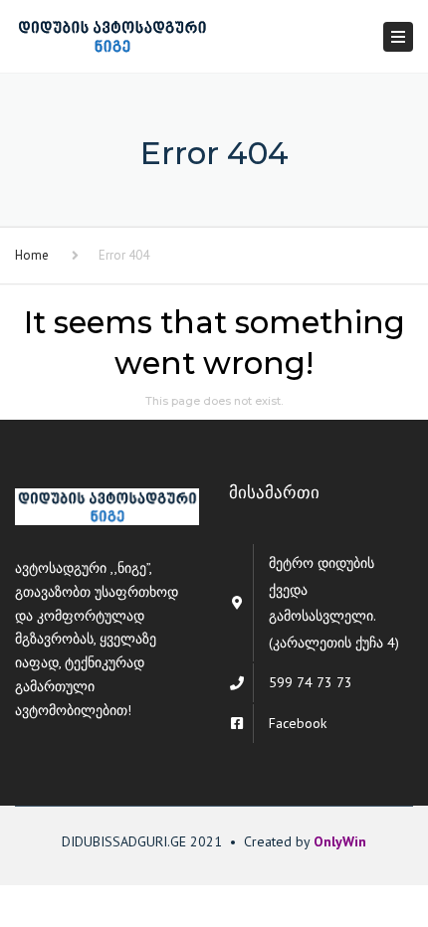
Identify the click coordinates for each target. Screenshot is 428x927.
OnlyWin (340, 841)
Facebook (297, 723)
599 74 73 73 (310, 682)
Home (32, 255)
